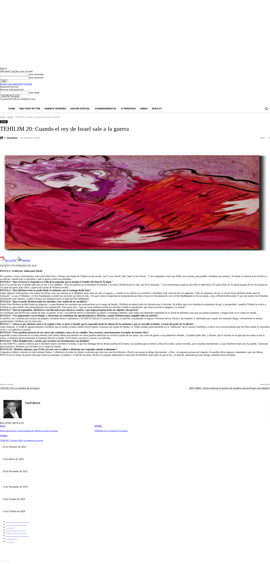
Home (2, 117)
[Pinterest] (51, 146)
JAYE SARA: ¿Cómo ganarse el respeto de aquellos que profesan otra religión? (229, 388)
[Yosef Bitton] (2, 137)
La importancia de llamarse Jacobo (17, 454)
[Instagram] (255, 102)
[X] (259, 102)
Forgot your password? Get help (16, 84)
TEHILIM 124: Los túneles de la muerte (20, 388)
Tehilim (10, 117)
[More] (73, 146)
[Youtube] (268, 102)
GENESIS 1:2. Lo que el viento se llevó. (21, 481)
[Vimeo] (264, 102)
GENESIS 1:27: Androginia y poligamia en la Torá (25, 506)
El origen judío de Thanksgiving (16, 466)
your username (36, 74)
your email (34, 92)
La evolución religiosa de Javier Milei (109, 442)
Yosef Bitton (12, 138)
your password (36, 77)
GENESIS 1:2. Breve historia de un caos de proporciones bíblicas (31, 494)
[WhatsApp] (62, 146)
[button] (266, 108)
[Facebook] (251, 102)
